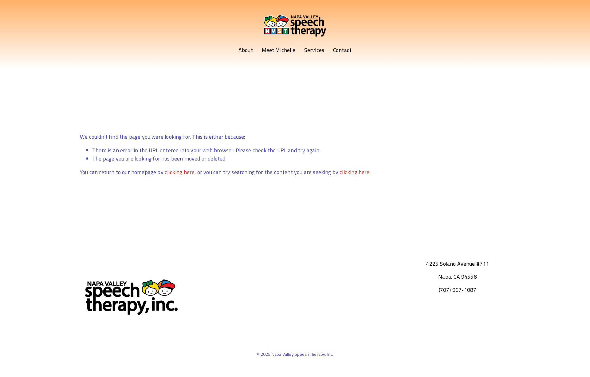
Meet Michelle (278, 50)
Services (314, 50)
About (245, 50)
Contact (342, 50)
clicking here (180, 172)
